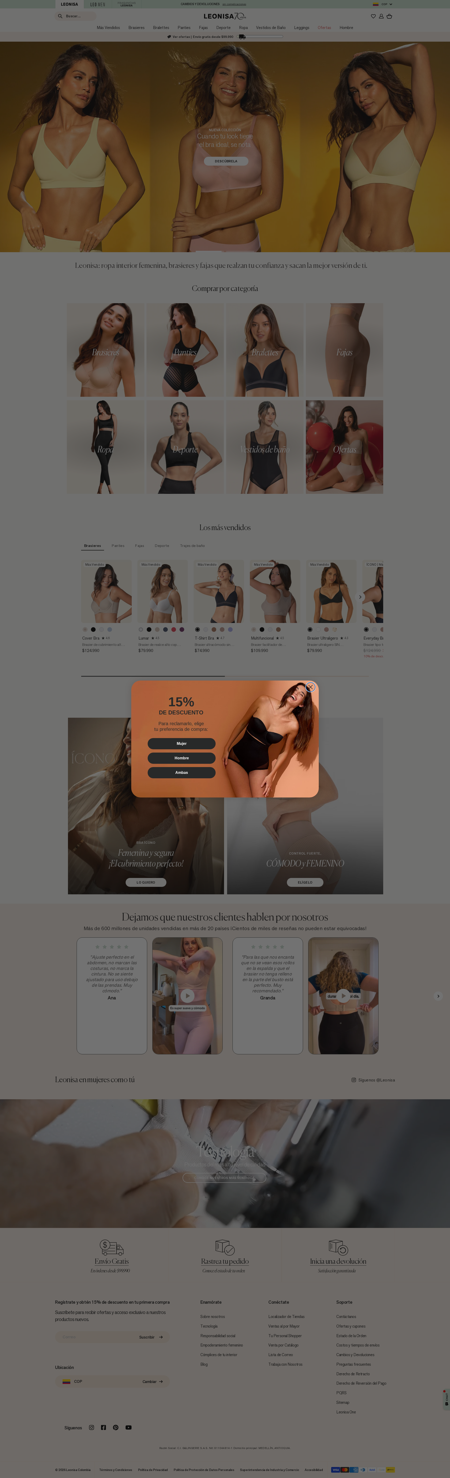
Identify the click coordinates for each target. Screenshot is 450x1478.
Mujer (182, 744)
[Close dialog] (310, 687)
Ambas (181, 773)
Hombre (182, 758)
